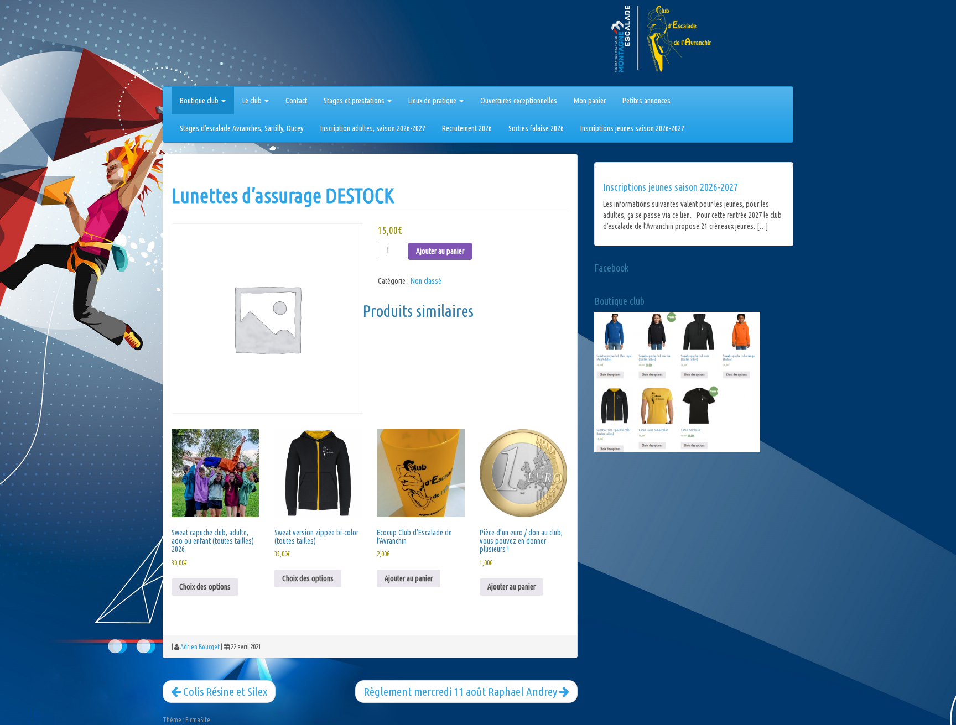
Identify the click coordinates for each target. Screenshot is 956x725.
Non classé (426, 281)
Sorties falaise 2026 (536, 128)
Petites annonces (646, 100)
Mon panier (590, 100)
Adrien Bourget (200, 646)
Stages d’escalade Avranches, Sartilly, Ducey (242, 128)
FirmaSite (197, 719)
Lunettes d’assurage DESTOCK (283, 195)
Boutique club (200, 100)
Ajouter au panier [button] (409, 578)
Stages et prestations (355, 100)
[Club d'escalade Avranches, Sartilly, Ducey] (204, 45)
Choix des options (205, 586)
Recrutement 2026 (467, 128)
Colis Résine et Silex (224, 691)
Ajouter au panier (440, 251)
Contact (296, 100)
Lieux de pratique (433, 100)
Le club (252, 100)
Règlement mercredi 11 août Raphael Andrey (461, 691)
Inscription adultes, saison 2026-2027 (372, 128)
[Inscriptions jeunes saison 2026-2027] (694, 165)
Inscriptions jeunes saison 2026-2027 (632, 128)
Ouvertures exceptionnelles (518, 100)
